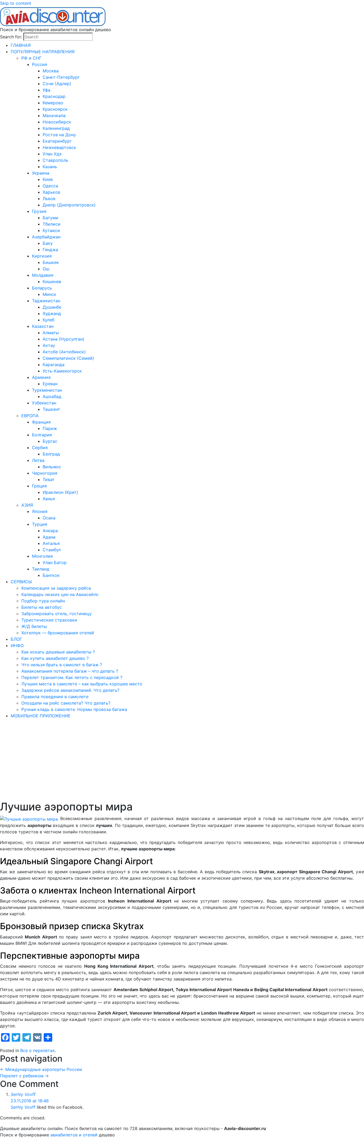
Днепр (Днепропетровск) (69, 205)
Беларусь (42, 288)
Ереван (50, 383)
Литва (38, 460)
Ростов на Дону (59, 134)
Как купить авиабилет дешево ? (55, 658)
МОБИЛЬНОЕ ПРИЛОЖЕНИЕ (41, 715)
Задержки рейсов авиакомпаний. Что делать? (70, 690)
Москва (51, 70)
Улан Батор (55, 562)
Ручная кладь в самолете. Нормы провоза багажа (74, 709)
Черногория (44, 473)
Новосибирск (57, 122)
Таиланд (40, 569)
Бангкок (51, 575)
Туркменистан (47, 390)
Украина (40, 173)
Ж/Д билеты (34, 626)
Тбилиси (51, 224)
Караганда (53, 364)
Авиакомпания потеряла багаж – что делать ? (69, 671)
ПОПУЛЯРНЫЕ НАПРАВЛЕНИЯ (43, 51)
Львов (49, 198)
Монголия (42, 556)
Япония (39, 511)
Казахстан (43, 326)
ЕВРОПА (30, 415)
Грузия (39, 211)
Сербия (40, 447)
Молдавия (42, 275)
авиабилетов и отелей (74, 1134)
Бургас (50, 441)
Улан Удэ (52, 153)
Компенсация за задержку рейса (56, 588)
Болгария (42, 434)
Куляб (48, 319)
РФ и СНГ (31, 58)
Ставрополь (55, 160)
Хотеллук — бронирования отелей (57, 632)
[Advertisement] (182, 760)
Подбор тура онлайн (43, 600)
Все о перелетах (37, 1050)
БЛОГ (16, 639)
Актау (49, 345)
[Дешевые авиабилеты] (53, 16)
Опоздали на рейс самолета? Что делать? (65, 703)
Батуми (50, 217)
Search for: (11, 36)
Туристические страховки (49, 620)
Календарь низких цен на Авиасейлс (60, 594)
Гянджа (50, 249)
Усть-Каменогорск (62, 371)
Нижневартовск (59, 147)
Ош (46, 268)
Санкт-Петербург (61, 77)
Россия (39, 64)
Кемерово (53, 102)
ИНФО (17, 645)
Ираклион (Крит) (60, 492)
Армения (41, 377)
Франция (41, 422)
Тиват (49, 479)
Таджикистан (46, 300)
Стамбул (52, 549)
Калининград (56, 128)
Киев (48, 179)
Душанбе (52, 307)
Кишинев (52, 281)
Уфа (46, 90)
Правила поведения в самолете (54, 696)
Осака (49, 517)
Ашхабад (52, 396)
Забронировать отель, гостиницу (56, 613)
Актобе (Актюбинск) (64, 351)
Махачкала (54, 115)
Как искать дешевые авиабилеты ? (58, 652)
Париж (50, 428)
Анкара (50, 530)
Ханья (49, 498)
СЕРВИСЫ (21, 581)
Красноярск (55, 109)
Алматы (51, 332)
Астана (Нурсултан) (63, 339)
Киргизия (42, 256)
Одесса (50, 185)
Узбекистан (44, 402)
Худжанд (52, 313)
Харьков (51, 192)
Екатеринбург (57, 141)
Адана (49, 537)
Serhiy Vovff (23, 1094)
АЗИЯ (27, 505)
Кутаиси (51, 230)
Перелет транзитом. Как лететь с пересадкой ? (71, 677)
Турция (39, 524)
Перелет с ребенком (24, 1075)
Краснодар (54, 96)
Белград (51, 454)
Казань (50, 166)
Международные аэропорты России (41, 1069)
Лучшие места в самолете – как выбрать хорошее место (81, 683)
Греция (39, 486)
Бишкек (51, 262)
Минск (49, 294)
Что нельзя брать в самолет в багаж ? (61, 664)
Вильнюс (52, 466)
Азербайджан (46, 236)
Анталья (51, 543)
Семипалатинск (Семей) (68, 358)
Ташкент (51, 409)
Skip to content (15, 3)
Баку (48, 243)
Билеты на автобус (41, 607)
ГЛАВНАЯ (21, 45)
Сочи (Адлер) (57, 83)
